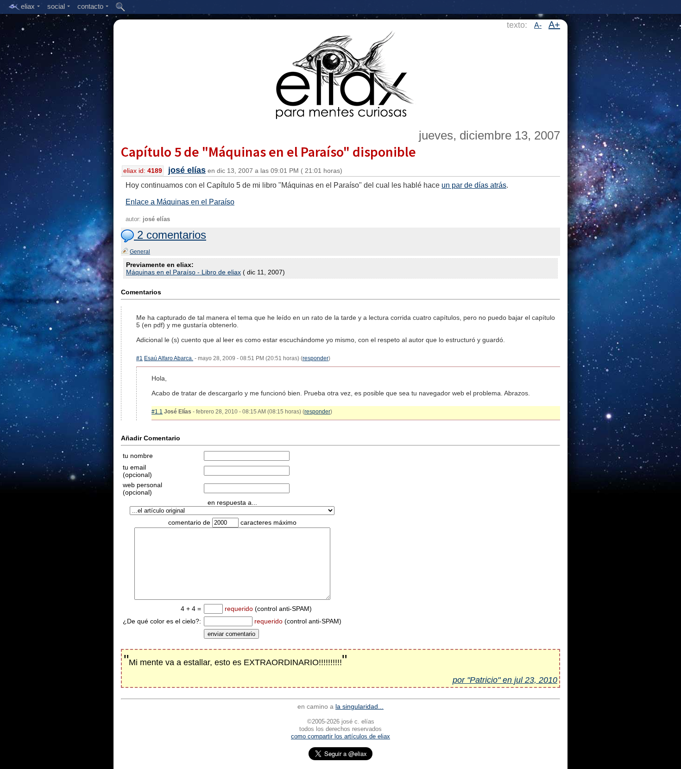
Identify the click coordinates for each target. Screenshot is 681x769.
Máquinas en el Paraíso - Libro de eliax (183, 272)
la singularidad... (359, 706)
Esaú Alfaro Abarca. (168, 358)
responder (315, 358)
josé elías (187, 170)
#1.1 (157, 411)
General (140, 251)
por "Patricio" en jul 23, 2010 (505, 680)
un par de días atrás (473, 185)
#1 (139, 358)
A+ (554, 24)
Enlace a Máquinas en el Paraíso (180, 202)
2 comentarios (170, 235)
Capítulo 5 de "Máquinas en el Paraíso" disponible (268, 151)
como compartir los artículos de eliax (340, 736)
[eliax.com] (340, 73)
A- (538, 25)
